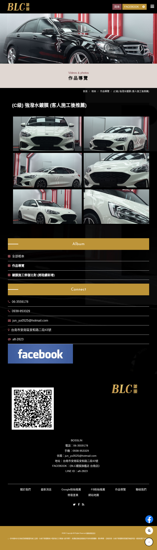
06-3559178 (20, 301)
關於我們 (25, 489)
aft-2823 (18, 339)
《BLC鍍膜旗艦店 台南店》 (85, 465)
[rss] (83, 504)
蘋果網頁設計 (91, 533)
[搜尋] (149, 530)
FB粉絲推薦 (98, 489)
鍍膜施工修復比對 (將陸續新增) (33, 275)
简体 (117, 6)
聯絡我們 (141, 489)
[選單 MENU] (152, 6)
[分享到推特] (74, 504)
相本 (94, 91)
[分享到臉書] (79, 504)
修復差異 (73, 495)
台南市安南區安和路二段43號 (31, 330)
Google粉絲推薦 (71, 489)
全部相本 (18, 256)
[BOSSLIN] (18, 7)
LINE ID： (71, 471)
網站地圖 (93, 495)
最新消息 (46, 489)
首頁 (85, 91)
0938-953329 (21, 311)
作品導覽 (104, 91)
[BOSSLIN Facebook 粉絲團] (149, 519)
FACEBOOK (132, 6)
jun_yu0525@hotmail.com (30, 320)
